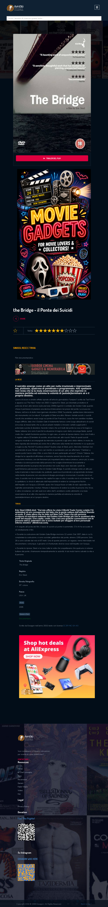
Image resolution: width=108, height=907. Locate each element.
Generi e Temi (24, 614)
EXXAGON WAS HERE (28, 859)
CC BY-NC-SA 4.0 (70, 625)
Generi (20, 783)
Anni (20, 776)
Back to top (86, 904)
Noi (19, 794)
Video (20, 790)
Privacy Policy (23, 806)
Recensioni (22, 779)
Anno (22, 603)
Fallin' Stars (23, 787)
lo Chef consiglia (25, 772)
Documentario (25, 618)
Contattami (23, 759)
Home (20, 769)
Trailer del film (53, 158)
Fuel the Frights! (26, 818)
